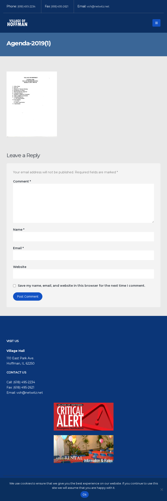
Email (18, 248)
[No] (161, 489)
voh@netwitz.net (98, 6)
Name (18, 230)
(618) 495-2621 (59, 6)
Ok (85, 494)
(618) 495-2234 (26, 6)
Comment (22, 181)
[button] (156, 23)
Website (19, 267)
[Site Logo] (17, 23)
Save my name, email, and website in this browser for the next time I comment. (81, 286)
